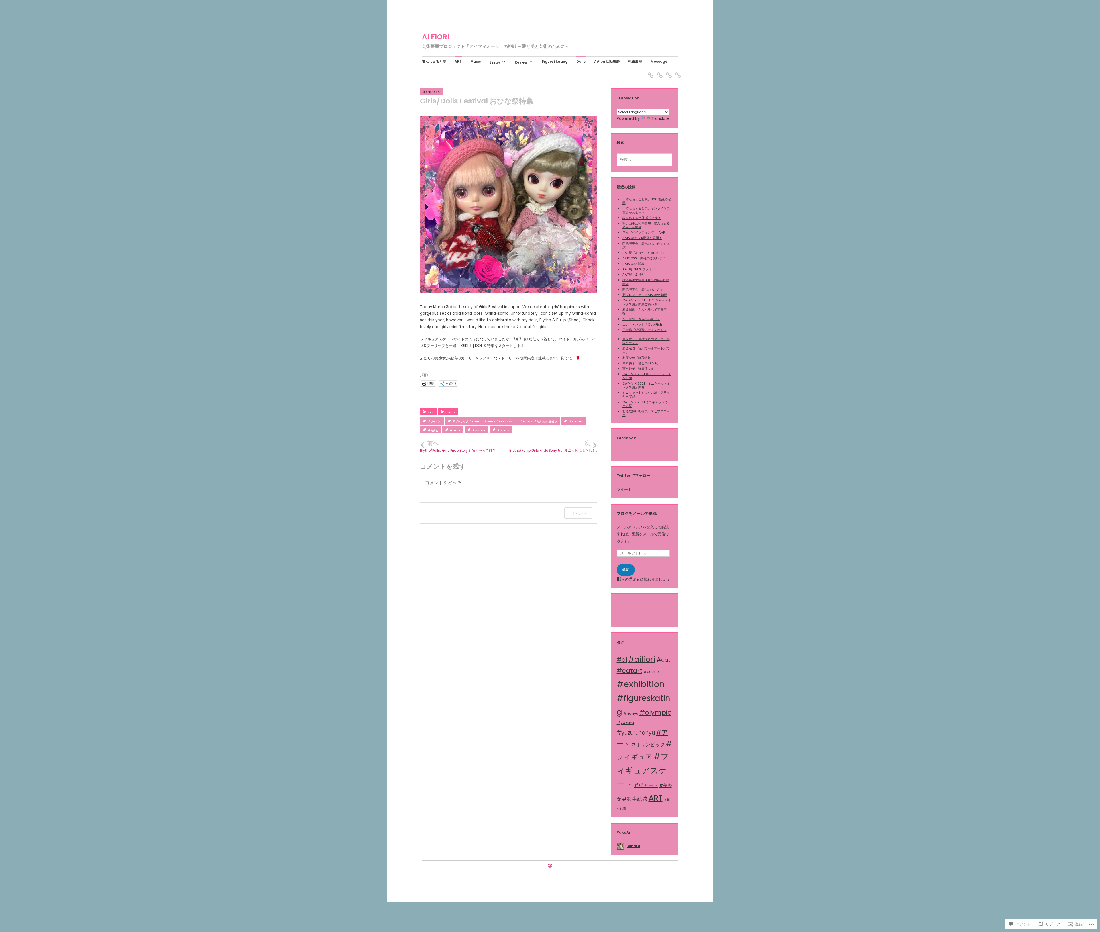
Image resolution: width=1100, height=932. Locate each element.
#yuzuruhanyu (636, 733)
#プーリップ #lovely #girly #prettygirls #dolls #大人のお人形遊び (505, 421)
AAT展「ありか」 (635, 274)
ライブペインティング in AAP (643, 232)
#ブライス (434, 421)
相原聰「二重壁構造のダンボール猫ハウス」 (646, 341)
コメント (578, 512)
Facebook (626, 438)
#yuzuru (625, 722)
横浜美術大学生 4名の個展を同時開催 (645, 282)
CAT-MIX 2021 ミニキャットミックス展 (646, 404)
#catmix (651, 671)
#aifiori (641, 659)
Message (659, 61)
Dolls (581, 61)
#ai (622, 659)
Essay (495, 62)
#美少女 (433, 430)
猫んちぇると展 (434, 61)
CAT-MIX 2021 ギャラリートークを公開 (646, 376)
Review (521, 62)
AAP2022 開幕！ (634, 263)
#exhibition (641, 684)
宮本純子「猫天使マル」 (639, 368)
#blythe (576, 421)
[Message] (676, 71)
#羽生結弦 (634, 798)
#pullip (479, 430)
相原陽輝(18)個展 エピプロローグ (646, 413)
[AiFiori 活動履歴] (658, 71)
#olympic (655, 712)
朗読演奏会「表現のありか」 (642, 289)
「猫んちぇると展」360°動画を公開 (646, 201)
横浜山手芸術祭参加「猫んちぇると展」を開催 (646, 225)
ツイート (624, 489)
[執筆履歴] (667, 71)
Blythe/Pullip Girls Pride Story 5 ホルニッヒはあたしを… (553, 446)
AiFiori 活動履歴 (607, 61)
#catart (629, 670)
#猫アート (646, 785)
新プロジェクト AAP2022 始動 (644, 295)
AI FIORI (435, 37)
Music (475, 61)
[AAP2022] (649, 71)
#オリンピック (648, 744)
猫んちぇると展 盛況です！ (641, 218)
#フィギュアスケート (643, 770)
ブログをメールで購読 (637, 513)
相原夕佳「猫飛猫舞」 (638, 357)
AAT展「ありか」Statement (643, 252)
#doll (455, 430)
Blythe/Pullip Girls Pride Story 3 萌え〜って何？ (458, 446)
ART (458, 61)
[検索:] (645, 159)
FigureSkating (555, 61)
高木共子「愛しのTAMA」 (641, 363)
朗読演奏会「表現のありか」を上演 (646, 245)
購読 (625, 569)
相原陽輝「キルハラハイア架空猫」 (644, 311)
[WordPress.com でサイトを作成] (550, 866)
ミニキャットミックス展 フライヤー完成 (646, 394)
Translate (660, 118)
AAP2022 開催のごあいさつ (643, 258)
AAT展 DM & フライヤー (640, 269)
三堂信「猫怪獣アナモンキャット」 (644, 332)
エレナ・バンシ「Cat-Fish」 (643, 324)
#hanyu (630, 713)
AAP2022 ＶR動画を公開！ (642, 238)
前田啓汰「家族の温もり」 (641, 319)
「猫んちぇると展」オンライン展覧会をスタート (646, 210)
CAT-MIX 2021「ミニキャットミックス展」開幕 (646, 385)
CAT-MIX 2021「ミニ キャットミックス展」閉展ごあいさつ (646, 302)
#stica (503, 430)
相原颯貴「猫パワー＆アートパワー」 (646, 350)
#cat (663, 660)
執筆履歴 (635, 61)
